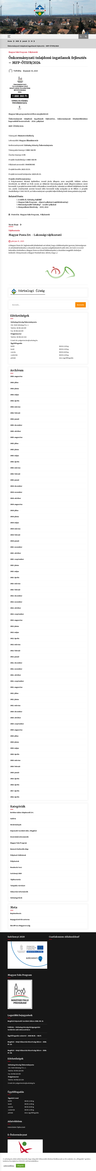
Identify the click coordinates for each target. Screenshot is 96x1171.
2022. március (15, 644)
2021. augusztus (16, 687)
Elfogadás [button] (20, 1166)
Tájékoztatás (14, 230)
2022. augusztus (16, 620)
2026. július (14, 382)
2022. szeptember (17, 614)
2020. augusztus (16, 730)
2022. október (15, 608)
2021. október (15, 675)
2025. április (14, 462)
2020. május (14, 748)
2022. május (14, 632)
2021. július (14, 693)
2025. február (15, 474)
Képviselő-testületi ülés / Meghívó (23, 831)
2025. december (16, 425)
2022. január (14, 657)
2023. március (15, 584)
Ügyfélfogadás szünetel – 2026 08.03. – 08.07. (25, 1036)
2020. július (14, 736)
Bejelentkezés (15, 913)
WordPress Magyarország (20, 926)
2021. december (16, 663)
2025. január (14, 480)
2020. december (16, 711)
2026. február (15, 413)
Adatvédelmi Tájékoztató (16, 1127)
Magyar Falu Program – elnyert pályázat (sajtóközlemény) (43, 202)
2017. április (14, 791)
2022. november (16, 602)
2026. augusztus (16, 376)
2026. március (15, 407)
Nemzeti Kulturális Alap (19, 849)
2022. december (16, 596)
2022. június (14, 626)
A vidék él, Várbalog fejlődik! (30, 200)
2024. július (14, 510)
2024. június (14, 516)
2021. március (15, 705)
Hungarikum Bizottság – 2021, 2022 (33, 207)
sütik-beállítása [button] (9, 1166)
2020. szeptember (17, 724)
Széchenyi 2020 (16, 873)
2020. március (15, 760)
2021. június (14, 699)
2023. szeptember (17, 559)
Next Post (13, 225)
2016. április (14, 797)
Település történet (17, 886)
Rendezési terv (16, 867)
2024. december (16, 486)
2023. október (15, 553)
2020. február (15, 766)
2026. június (14, 388)
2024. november (16, 492)
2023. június (14, 565)
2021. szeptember (17, 681)
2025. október (15, 431)
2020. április (14, 754)
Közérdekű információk (19, 837)
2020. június (14, 742)
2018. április (14, 785)
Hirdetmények (15, 825)
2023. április (14, 577)
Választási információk (19, 892)
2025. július (14, 443)
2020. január (14, 772)
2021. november (16, 669)
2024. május (14, 523)
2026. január (14, 419)
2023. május (14, 571)
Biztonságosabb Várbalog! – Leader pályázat (37, 205)
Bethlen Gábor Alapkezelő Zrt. (22, 812)
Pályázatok (33, 52)
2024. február (15, 535)
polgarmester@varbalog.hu (28, 340)
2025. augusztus (16, 437)
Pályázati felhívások (18, 855)
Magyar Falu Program (18, 52)
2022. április (14, 638)
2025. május (14, 456)
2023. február (15, 590)
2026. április (14, 401)
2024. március (15, 529)
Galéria (13, 819)
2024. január (14, 541)
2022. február (15, 651)
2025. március (15, 468)
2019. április (14, 779)
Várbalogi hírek (16, 898)
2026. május (14, 395)
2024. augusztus (16, 504)
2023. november (16, 547)
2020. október (15, 718)
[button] (80, 36)
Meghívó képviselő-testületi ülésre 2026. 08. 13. (26, 1021)
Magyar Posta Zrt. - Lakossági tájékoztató (35, 235)
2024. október (15, 498)
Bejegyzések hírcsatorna (20, 919)
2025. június (14, 449)
